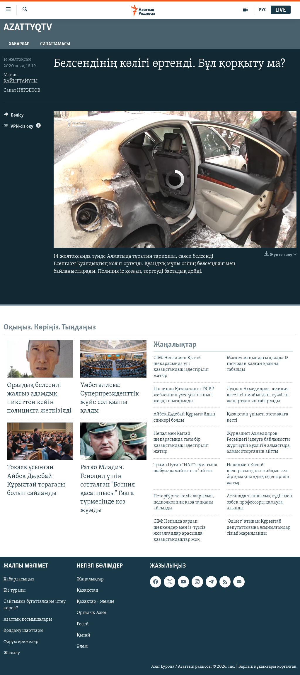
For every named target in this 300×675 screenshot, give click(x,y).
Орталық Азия (91, 612)
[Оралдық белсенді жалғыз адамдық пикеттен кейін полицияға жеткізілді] (40, 359)
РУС (263, 10)
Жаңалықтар (90, 579)
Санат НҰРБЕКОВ (22, 90)
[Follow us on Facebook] (155, 581)
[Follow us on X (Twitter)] (169, 581)
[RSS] (225, 581)
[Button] (14, 116)
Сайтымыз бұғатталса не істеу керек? (35, 604)
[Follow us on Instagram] (197, 581)
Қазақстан (87, 590)
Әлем (82, 646)
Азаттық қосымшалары (28, 619)
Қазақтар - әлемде (96, 601)
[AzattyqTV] (245, 10)
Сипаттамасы (55, 44)
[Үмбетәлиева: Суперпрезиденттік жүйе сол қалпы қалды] (113, 359)
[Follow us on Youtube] (183, 581)
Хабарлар (19, 44)
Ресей (83, 624)
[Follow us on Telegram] (211, 581)
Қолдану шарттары (23, 630)
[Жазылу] (238, 581)
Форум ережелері (22, 641)
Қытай (83, 635)
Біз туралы (14, 590)
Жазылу (12, 653)
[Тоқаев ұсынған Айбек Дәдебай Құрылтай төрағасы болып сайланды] (40, 441)
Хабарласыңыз (19, 579)
